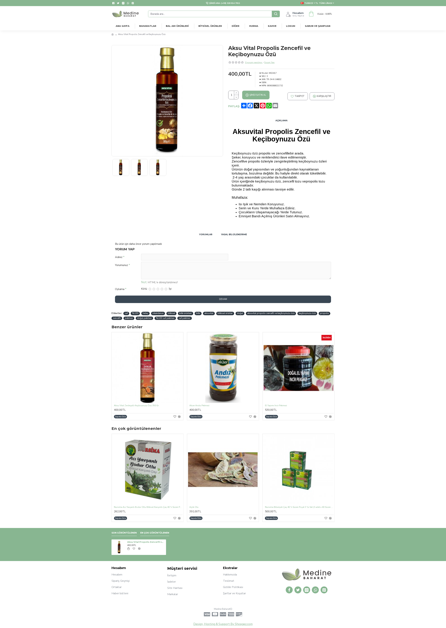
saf (126, 313)
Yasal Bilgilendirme (234, 234)
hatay (145, 313)
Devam (223, 299)
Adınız (118, 257)
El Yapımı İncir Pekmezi (276, 405)
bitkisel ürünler (225, 313)
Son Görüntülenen (124, 532)
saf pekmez (184, 318)
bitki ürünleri (185, 313)
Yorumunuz (121, 265)
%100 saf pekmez (165, 318)
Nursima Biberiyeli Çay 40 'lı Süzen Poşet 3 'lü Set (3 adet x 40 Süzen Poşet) (299, 507)
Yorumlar (205, 234)
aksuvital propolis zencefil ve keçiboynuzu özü (271, 313)
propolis (324, 313)
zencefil (117, 318)
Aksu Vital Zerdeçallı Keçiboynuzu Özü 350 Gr (136, 405)
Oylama (119, 289)
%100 (135, 313)
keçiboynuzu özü (307, 313)
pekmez (129, 318)
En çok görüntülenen (154, 532)
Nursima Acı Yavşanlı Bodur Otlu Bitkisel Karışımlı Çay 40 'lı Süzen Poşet (148, 507)
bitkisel (171, 313)
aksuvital (208, 313)
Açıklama (281, 120)
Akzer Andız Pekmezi (199, 405)
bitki (198, 313)
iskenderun (158, 313)
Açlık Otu (193, 507)
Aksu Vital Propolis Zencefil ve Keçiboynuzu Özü (146, 542)
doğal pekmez (144, 318)
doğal (240, 313)
